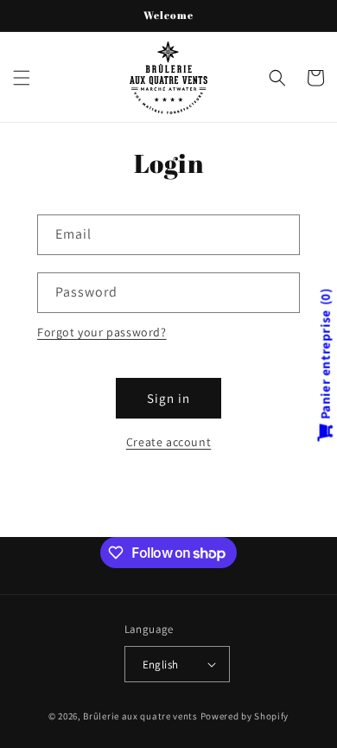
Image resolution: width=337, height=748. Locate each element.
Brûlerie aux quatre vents (140, 716)
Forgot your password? (102, 332)
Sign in (168, 398)
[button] (22, 78)
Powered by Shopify (244, 716)
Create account (168, 442)
